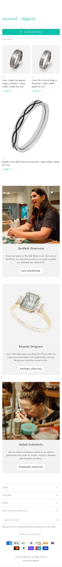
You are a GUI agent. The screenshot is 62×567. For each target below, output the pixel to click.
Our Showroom (31, 271)
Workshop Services (31, 467)
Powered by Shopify (31, 561)
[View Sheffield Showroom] (31, 215)
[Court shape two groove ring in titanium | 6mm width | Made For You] (16, 60)
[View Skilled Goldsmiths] (31, 411)
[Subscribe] (58, 520)
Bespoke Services (31, 369)
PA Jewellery (26, 557)
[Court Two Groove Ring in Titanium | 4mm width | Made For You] (46, 60)
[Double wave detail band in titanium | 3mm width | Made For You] (31, 126)
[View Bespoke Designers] (31, 313)
